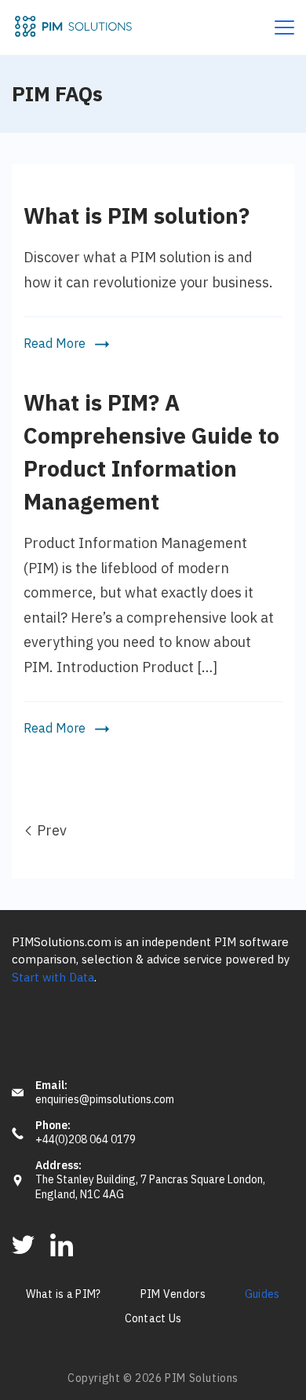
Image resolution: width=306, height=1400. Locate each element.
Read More (55, 343)
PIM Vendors (173, 1295)
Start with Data (53, 977)
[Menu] (284, 27)
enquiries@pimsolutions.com (104, 1099)
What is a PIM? (63, 1295)
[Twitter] (23, 1245)
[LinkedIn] (61, 1245)
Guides (262, 1295)
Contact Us (153, 1319)
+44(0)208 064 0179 (85, 1139)
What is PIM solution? (137, 215)
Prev (52, 830)
